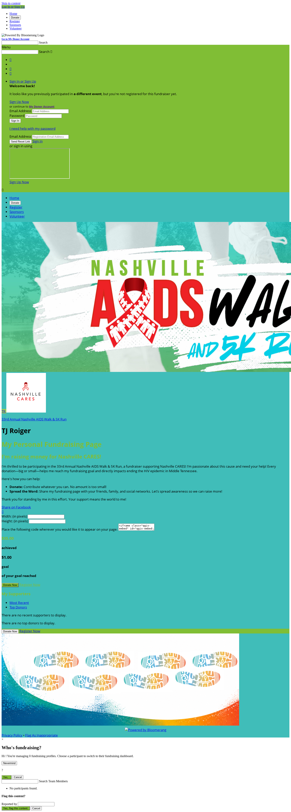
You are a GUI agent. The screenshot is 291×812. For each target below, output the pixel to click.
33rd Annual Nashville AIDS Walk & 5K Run (34, 419)
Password (17, 115)
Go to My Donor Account (15, 38)
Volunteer (16, 28)
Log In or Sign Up (13, 7)
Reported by (9, 804)
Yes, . (6, 777)
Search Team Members (53, 781)
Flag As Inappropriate (41, 735)
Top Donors (18, 607)
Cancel (18, 777)
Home (13, 13)
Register (15, 21)
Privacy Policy (12, 735)
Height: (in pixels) (15, 521)
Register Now (29, 584)
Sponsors (15, 25)
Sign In (37, 141)
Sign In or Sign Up (23, 81)
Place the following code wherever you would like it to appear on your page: (60, 529)
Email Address (20, 111)
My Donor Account (41, 106)
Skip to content (11, 3)
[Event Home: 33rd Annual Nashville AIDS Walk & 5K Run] (26, 411)
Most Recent (19, 602)
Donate (15, 17)
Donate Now (10, 585)
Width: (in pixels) (14, 516)
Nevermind (9, 763)
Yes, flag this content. (15, 808)
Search (43, 42)
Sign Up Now (19, 101)
